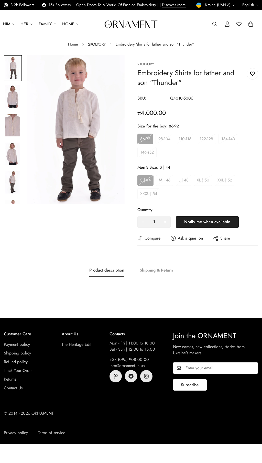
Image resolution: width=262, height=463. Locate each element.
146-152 (148, 153)
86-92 (146, 140)
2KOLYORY (97, 44)
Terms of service (51, 433)
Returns (10, 379)
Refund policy (16, 362)
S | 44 (147, 181)
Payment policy (17, 344)
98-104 (165, 140)
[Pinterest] (116, 376)
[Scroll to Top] (252, 435)
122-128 (208, 140)
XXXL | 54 (150, 195)
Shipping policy (17, 353)
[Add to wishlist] (252, 74)
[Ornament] (131, 24)
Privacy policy (16, 433)
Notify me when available (207, 222)
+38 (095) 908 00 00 (129, 359)
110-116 (186, 140)
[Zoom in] (113, 66)
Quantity (144, 210)
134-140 (229, 140)
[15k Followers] (131, 376)
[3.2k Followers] (146, 376)
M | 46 (166, 181)
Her (24, 24)
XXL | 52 (226, 181)
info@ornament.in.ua (127, 366)
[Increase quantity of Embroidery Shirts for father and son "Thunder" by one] (165, 222)
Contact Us (13, 388)
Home (68, 24)
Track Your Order (18, 370)
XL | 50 (204, 181)
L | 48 (185, 181)
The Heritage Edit (76, 344)
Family (45, 24)
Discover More (174, 5)
